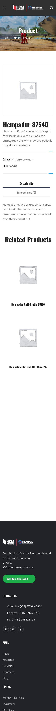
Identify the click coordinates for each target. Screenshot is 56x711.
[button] (51, 8)
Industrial (9, 704)
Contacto (8, 672)
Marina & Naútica (13, 697)
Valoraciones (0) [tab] (26, 192)
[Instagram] (6, 629)
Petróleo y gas (22, 38)
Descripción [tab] (26, 183)
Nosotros (8, 659)
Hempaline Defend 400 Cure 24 (28, 367)
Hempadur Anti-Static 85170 (28, 304)
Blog (6, 678)
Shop (7, 38)
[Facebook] (21, 629)
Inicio (6, 653)
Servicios (8, 665)
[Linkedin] (13, 629)
